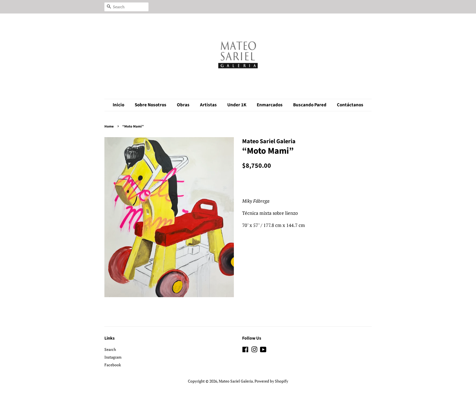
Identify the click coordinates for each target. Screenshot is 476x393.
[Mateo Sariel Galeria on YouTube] (263, 350)
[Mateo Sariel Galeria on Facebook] (245, 350)
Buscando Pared (309, 105)
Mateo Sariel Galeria (236, 381)
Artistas (208, 105)
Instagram (112, 357)
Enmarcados (270, 105)
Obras (183, 105)
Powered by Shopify (271, 381)
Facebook (112, 364)
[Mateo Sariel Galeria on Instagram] (254, 350)
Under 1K (236, 105)
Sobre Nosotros (150, 105)
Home (109, 126)
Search (110, 349)
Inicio (118, 105)
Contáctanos (350, 105)
